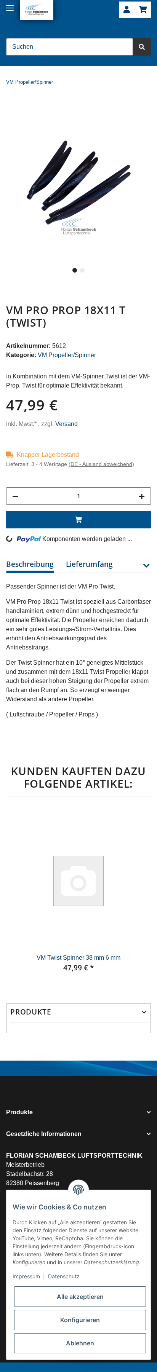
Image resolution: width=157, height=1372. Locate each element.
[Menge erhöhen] (142, 496)
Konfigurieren (80, 1320)
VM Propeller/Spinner (67, 355)
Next (137, 895)
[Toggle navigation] (10, 5)
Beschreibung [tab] (30, 564)
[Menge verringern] (15, 496)
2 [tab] (82, 270)
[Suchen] (142, 47)
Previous (19, 895)
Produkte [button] (30, 1012)
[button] (126, 10)
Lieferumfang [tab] (89, 564)
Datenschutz (64, 1276)
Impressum (26, 1276)
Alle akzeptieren (80, 1296)
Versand (66, 424)
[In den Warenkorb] (12, 106)
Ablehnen (80, 1343)
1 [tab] (74, 270)
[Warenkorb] (143, 10)
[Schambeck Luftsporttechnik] (36, 10)
